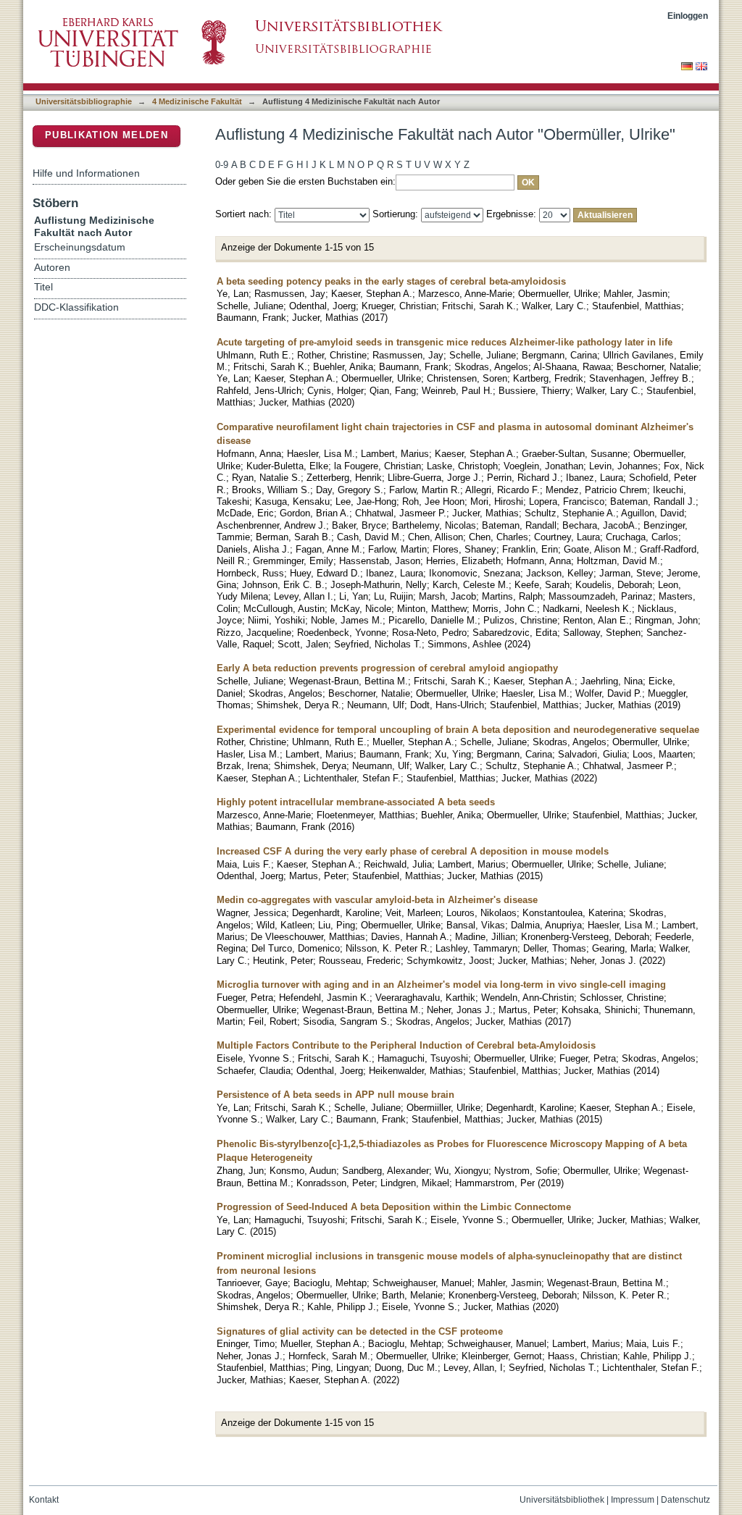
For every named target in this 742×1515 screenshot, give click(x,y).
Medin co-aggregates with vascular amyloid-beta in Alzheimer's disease (377, 899)
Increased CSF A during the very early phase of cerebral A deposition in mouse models (413, 851)
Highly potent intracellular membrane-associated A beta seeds (356, 802)
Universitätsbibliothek (562, 1500)
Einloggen (687, 15)
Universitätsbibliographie (84, 101)
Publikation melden (106, 135)
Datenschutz (685, 1500)
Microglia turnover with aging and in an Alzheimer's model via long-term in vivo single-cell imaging (441, 984)
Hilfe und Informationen (86, 173)
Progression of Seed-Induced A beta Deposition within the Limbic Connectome (394, 1206)
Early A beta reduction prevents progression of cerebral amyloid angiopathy (387, 668)
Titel (43, 287)
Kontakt (44, 1500)
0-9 (221, 164)
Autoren (52, 267)
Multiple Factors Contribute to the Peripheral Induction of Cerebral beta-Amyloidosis (406, 1045)
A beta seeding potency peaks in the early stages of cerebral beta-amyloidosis (391, 281)
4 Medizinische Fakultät (197, 101)
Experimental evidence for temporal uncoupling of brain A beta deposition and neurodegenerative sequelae (458, 729)
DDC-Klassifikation (76, 307)
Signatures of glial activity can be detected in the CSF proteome (360, 1331)
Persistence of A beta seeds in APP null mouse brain (335, 1094)
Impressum (632, 1500)
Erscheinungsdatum (79, 247)
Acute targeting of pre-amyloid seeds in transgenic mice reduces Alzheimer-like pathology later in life (444, 342)
